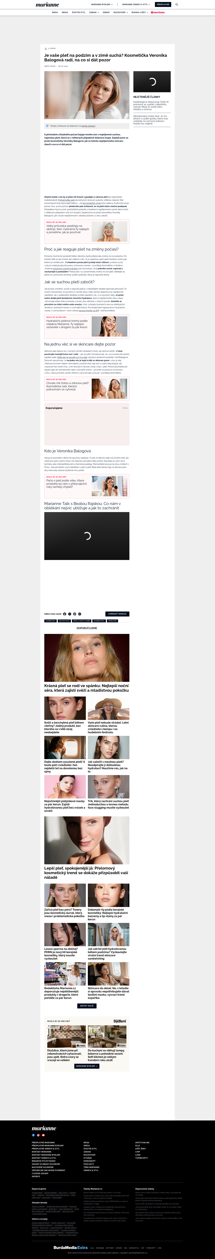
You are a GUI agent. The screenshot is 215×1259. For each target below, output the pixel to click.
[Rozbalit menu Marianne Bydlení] (111, 4)
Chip (137, 1152)
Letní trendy (46, 1197)
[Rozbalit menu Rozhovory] (127, 12)
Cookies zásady (40, 1173)
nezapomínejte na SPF (89, 310)
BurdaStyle (134, 1248)
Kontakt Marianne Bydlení (46, 1155)
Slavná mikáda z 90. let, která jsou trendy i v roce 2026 (102, 1193)
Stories (88, 1158)
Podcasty (89, 1164)
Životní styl (78, 12)
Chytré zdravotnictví (65, 1209)
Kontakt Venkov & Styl (44, 1158)
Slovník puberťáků (50, 1193)
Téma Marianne (91, 1167)
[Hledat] (176, 4)
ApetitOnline (142, 1143)
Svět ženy (140, 1149)
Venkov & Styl (91, 1170)
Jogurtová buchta (56, 1228)
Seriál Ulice (53, 1209)
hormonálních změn (92, 203)
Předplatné (163, 4)
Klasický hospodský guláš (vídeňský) (51, 1232)
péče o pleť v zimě (81, 621)
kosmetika (50, 621)
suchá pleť (64, 621)
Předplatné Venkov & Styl (46, 1149)
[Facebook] (33, 1135)
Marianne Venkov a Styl (135, 4)
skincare (112, 621)
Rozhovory (120, 12)
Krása (65, 12)
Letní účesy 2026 (68, 1211)
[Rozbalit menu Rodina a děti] (147, 12)
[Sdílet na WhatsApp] (79, 614)
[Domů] (49, 4)
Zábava (93, 12)
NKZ (125, 1248)
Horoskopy (90, 1161)
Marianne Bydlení (100, 4)
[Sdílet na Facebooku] (64, 614)
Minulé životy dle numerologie (57, 1206)
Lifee (137, 1155)
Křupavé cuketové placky (40, 1223)
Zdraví (106, 12)
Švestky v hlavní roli (58, 1223)
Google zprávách (88, 126)
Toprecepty (141, 1158)
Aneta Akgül (50, 66)
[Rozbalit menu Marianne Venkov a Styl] (149, 4)
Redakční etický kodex (43, 1161)
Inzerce (36, 1176)
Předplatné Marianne (43, 1143)
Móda (55, 12)
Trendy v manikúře (38, 1206)
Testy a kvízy (63, 1193)
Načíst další (87, 1006)
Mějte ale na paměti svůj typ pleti (72, 357)
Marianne (100, 1248)
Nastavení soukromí (43, 1167)
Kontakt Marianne (41, 1152)
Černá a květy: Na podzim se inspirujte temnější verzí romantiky (157, 1204)
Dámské (119, 1248)
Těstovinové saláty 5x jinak (67, 1235)
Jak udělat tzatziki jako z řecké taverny (45, 1230)
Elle (137, 1146)
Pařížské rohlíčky (70, 1228)
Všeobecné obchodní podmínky (48, 1170)
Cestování (40, 1195)
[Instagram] (38, 1135)
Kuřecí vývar (44, 1228)
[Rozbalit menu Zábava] (98, 12)
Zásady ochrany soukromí (46, 1164)
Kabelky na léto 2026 (53, 1211)
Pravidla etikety (37, 1193)
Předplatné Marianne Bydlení (48, 1146)
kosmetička (99, 621)
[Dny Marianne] (158, 12)
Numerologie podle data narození (57, 1195)
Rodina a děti (139, 12)
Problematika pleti (66, 200)
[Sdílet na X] (69, 614)
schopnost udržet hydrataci (65, 268)
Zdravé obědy (57, 1197)
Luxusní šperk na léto (39, 1214)
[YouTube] (43, 1135)
